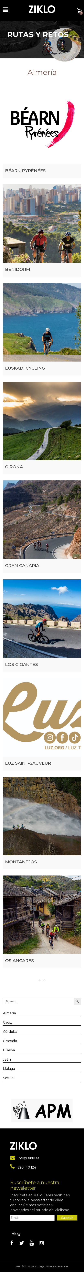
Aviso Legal (38, 1266)
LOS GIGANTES (21, 664)
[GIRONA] (42, 421)
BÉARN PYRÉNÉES (25, 170)
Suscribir (67, 1218)
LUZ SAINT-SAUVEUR (28, 763)
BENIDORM (17, 269)
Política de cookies (58, 1266)
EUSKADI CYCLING (25, 368)
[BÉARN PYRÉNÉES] (42, 125)
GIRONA (14, 466)
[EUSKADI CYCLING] (42, 322)
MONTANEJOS (21, 861)
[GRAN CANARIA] (42, 519)
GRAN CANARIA (22, 565)
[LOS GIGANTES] (42, 618)
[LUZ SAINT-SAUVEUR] (42, 717)
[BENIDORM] (42, 223)
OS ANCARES (19, 960)
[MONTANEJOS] (42, 816)
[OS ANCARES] (42, 914)
